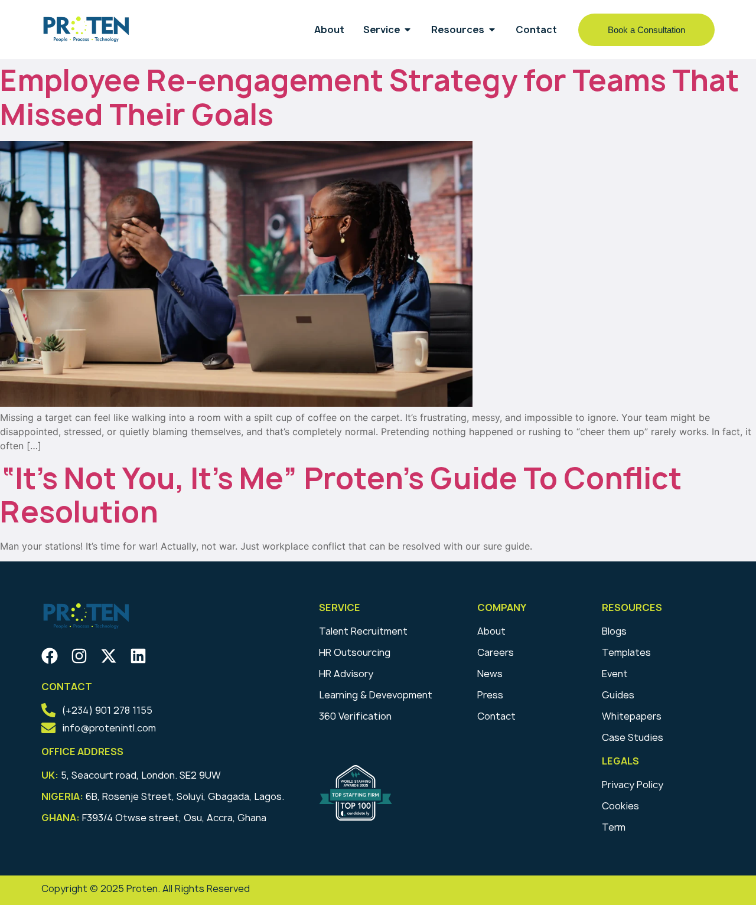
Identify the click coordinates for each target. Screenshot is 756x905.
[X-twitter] (108, 656)
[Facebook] (49, 656)
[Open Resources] (492, 29)
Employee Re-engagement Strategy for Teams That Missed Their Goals (369, 97)
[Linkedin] (138, 656)
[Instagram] (79, 656)
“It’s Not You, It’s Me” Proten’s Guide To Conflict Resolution (341, 495)
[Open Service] (407, 29)
